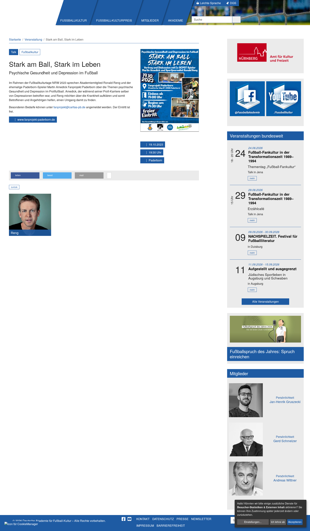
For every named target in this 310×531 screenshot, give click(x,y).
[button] (25, 175)
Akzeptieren (295, 522)
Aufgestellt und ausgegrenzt (272, 268)
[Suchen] (236, 19)
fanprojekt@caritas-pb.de (69, 107)
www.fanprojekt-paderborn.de (36, 119)
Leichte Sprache (210, 3)
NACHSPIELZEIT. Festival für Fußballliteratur (272, 238)
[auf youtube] (130, 519)
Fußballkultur (30, 52)
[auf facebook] (124, 519)
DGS (233, 3)
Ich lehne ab (278, 522)
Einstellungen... (253, 522)
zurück (14, 186)
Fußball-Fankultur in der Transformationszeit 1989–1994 (270, 156)
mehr (252, 178)
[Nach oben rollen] (304, 525)
